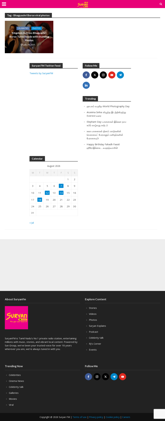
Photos (36, 28)
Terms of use (80, 417)
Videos (93, 313)
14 (61, 192)
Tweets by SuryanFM (41, 73)
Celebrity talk (96, 337)
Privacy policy (96, 417)
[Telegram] (120, 74)
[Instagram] (103, 74)
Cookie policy (113, 417)
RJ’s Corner (95, 343)
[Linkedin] (86, 85)
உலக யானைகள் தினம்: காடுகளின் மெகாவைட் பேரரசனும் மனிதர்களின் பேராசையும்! (105, 135)
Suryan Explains (97, 325)
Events (93, 349)
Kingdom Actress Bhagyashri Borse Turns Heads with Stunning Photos (29, 36)
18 (39, 199)
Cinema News (16, 380)
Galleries (14, 392)
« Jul (31, 222)
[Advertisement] (53, 116)
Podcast (93, 331)
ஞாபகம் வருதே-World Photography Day (108, 106)
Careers (126, 417)
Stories (93, 307)
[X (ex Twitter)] (94, 74)
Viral (11, 404)
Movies (13, 398)
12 (47, 192)
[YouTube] (111, 74)
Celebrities (23, 28)
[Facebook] (86, 74)
